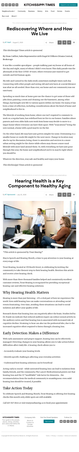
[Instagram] (6, 4)
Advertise (30, 426)
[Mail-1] (2, 4)
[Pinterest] (69, 42)
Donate (30, 424)
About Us (30, 420)
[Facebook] (9, 4)
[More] (74, 42)
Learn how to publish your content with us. (54, 23)
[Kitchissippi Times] (39, 5)
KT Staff (8, 42)
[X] (64, 42)
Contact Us (30, 422)
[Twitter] (13, 4)
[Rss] (16, 4)
